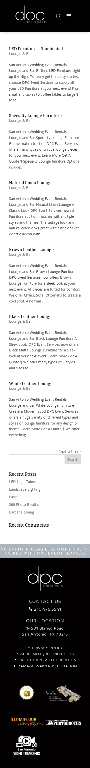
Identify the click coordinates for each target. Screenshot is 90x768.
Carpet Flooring (21, 512)
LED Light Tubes (22, 481)
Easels (14, 496)
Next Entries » (69, 451)
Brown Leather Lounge (31, 249)
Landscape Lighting (24, 489)
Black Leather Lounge (30, 316)
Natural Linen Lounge (30, 182)
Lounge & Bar (20, 53)
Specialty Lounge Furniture (35, 115)
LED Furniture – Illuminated (36, 48)
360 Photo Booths (24, 504)
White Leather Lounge (30, 383)
